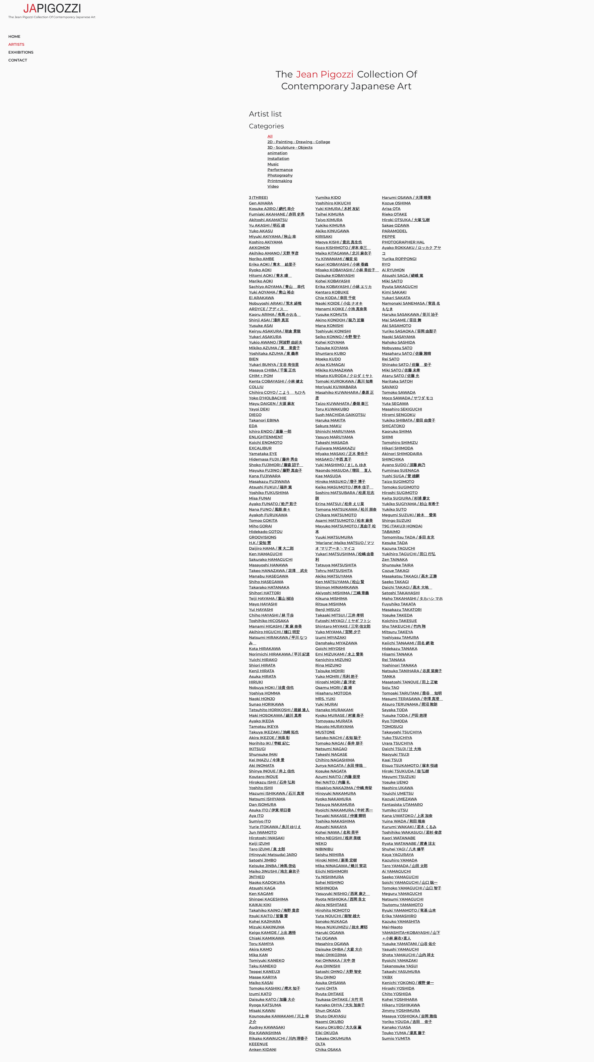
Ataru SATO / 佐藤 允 (400, 376)
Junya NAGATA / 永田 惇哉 (340, 765)
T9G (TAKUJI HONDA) (402, 526)
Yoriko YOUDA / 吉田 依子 (407, 1022)
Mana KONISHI (329, 325)
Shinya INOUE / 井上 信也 (272, 771)
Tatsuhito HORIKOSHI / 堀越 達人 (279, 710)
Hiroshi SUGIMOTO (400, 493)
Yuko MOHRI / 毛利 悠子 (336, 676)
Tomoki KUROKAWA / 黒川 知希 (344, 381)
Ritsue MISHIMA (330, 604)
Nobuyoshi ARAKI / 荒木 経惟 (275, 303)
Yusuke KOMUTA (331, 314)
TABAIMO (391, 531)
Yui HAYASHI (261, 609)
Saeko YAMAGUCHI (400, 877)
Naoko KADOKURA (267, 882)
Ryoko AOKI (260, 270)
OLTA (320, 1044)
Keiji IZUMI (259, 843)
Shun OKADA (328, 1010)
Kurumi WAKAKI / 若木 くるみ (409, 827)
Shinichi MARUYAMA (335, 431)
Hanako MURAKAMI (334, 710)
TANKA (388, 676)
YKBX (387, 977)
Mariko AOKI (261, 281)
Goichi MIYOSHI (330, 648)
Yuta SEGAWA (395, 403)
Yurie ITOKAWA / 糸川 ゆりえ (275, 827)
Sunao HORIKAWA (266, 704)
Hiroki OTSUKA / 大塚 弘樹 (406, 220)
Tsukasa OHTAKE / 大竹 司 (339, 999)
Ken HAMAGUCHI (265, 554)
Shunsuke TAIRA (397, 565)
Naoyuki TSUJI (395, 754)
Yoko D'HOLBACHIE (268, 398)
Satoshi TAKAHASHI (401, 593)
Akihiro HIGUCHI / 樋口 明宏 (274, 632)
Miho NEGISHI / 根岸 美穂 (338, 838)
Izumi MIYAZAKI (330, 637)
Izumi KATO (260, 994)
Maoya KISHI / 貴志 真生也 (338, 242)
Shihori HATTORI (265, 593)
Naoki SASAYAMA (398, 337)
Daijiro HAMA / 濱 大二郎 (271, 548)
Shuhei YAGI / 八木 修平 (403, 849)
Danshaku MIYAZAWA (336, 643)
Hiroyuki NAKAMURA (335, 793)
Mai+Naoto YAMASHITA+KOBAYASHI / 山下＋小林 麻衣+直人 (411, 932)
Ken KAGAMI (261, 893)
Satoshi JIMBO (262, 860)
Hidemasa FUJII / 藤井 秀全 (273, 459)
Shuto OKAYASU (330, 1016)
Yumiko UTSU (395, 810)
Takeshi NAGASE (331, 754)
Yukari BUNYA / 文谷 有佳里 (274, 364)
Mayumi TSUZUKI (399, 777)
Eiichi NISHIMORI (331, 871)
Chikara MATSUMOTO (336, 515)
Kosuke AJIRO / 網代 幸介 (272, 209)
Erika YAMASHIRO (399, 916)
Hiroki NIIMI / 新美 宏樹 (336, 860)
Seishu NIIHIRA (329, 854)
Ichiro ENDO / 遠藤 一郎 (270, 431)
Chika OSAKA (328, 1049)
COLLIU (256, 387)
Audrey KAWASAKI (267, 1027)
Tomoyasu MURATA (333, 721)
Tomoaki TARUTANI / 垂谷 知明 (412, 693)
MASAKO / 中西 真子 (333, 459)
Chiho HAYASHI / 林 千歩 (271, 615)
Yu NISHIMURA (329, 877)
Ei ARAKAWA (261, 298)
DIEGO (255, 415)
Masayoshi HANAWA (268, 565)
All (270, 136)
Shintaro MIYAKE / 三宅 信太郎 (343, 626)
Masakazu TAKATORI (402, 609)
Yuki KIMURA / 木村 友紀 (337, 209)
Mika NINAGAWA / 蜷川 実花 (341, 866)
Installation (278, 158)
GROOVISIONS (262, 537)
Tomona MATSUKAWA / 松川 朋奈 (346, 509)
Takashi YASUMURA (401, 971)
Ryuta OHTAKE (329, 994)
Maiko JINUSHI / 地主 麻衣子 (274, 871)
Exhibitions (20, 52)
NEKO (321, 843)
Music (273, 164)
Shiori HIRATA (262, 665)
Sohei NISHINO (329, 882)
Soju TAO (390, 687)
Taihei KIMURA (329, 214)
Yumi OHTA (326, 988)
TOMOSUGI (392, 726)
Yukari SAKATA (396, 298)
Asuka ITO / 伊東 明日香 (270, 810)
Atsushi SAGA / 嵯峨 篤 (402, 275)
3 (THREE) (258, 197)
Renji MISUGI (327, 609)
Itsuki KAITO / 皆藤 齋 (268, 916)
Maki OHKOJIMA (331, 955)
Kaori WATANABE (399, 838)
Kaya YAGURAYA (398, 854)
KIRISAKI (323, 236)
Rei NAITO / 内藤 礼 (332, 782)
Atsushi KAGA (262, 888)
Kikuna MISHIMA (331, 598)
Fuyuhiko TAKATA (399, 604)
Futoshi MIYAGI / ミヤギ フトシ (343, 621)
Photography (280, 175)
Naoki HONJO (262, 699)
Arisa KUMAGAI (330, 364)
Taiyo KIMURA (328, 220)
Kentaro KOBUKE (332, 292)
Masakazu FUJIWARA (269, 481)
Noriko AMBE (261, 259)
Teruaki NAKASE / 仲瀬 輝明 (340, 815)
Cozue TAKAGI (395, 570)
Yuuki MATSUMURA (334, 537)
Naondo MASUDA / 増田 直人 (343, 470)
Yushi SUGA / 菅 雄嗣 (401, 476)
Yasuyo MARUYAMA (334, 437)
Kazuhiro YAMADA (399, 860)
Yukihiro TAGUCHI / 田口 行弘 (409, 554)
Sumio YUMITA (396, 1038)
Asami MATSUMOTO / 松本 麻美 (344, 520)
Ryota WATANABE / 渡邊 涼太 (409, 843)
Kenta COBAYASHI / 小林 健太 (276, 381)
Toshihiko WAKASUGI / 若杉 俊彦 (412, 832)
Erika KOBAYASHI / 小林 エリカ (343, 286)
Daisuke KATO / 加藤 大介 (272, 999)
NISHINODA (326, 888)
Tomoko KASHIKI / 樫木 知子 (274, 988)
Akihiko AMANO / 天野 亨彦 (274, 253)
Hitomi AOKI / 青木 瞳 (270, 275)
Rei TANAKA (393, 660)
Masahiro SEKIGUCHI (402, 409)
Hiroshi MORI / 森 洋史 (335, 682)
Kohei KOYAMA (330, 342)
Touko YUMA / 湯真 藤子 (403, 1033)
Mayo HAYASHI (263, 604)
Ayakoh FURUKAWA (268, 515)
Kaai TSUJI (392, 760)
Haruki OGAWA (329, 932)
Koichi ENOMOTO (265, 442)
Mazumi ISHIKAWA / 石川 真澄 (276, 793)
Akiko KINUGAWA (332, 231)
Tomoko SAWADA (399, 392)
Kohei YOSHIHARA (399, 999)
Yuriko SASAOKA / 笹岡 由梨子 (409, 331)
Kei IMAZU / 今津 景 (266, 760)
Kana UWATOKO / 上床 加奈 (407, 815)
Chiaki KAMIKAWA (266, 938)
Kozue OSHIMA (396, 203)
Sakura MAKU (328, 426)
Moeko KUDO (328, 359)
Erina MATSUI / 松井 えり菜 (339, 504)
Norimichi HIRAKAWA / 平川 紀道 (279, 654)
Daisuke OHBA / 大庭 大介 (338, 949)
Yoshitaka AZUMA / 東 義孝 (274, 353)
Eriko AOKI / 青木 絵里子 (272, 264)
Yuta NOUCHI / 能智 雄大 (337, 916)
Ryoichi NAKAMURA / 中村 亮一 (344, 810)
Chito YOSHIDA (396, 994)
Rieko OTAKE (394, 214)
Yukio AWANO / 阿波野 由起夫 (275, 342)
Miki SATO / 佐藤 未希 (401, 370)
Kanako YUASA (396, 1027)
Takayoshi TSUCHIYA (402, 732)
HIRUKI (256, 682)
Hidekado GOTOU (266, 531)
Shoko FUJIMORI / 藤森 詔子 (276, 465)
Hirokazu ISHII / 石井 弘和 (272, 782)
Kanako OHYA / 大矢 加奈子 (340, 1005)
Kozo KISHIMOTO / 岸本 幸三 (343, 247)
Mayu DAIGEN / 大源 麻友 (272, 403)
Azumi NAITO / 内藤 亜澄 (337, 777)
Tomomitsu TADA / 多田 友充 (408, 537)
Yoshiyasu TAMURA (400, 637)
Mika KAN (258, 955)
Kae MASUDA (328, 476)
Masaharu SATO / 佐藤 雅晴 (406, 353)
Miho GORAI (260, 526)
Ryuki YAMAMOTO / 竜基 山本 (409, 910)
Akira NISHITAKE (331, 905)
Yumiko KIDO (328, 197)
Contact (17, 60)
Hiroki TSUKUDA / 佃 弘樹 (405, 771)
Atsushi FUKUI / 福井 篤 (270, 487)
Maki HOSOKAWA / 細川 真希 (275, 715)
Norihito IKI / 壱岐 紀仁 (269, 743)
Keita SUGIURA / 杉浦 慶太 (406, 498)
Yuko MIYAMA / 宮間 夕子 (338, 632)
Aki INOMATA (261, 765)
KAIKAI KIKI (260, 905)
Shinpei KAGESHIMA (268, 899)
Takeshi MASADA (331, 442)
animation (277, 153)
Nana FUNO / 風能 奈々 (270, 509)
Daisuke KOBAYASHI (335, 275)
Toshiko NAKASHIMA (335, 821)
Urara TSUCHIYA (397, 743)
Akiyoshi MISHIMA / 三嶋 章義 (342, 593)
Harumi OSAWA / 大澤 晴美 (406, 197)
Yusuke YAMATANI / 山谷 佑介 (409, 944)
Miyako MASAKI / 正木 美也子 (341, 454)
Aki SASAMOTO (396, 325)
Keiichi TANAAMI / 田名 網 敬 (408, 643)
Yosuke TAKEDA (397, 615)
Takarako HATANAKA (269, 587)
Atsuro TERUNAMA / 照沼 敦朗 (409, 704)
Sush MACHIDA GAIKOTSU (340, 415)
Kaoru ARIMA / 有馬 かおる (275, 314)
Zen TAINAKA (395, 559)
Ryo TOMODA (395, 721)
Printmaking (280, 181)
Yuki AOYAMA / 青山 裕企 (271, 292)
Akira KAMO (260, 949)
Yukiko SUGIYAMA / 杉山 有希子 (410, 504)
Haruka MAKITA (330, 420)
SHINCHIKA (393, 459)
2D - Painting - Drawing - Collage (299, 142)
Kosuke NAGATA (330, 771)
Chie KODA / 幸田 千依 (335, 298)
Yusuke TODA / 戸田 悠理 (404, 715)
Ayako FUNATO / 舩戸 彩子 (273, 504)
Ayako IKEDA (261, 721)
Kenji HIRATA (261, 671)
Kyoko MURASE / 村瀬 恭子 (339, 715)
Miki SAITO (392, 281)
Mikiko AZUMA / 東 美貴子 (274, 348)
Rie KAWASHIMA (265, 1033)
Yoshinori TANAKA (399, 665)
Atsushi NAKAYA (331, 827)
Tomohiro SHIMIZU (400, 442)
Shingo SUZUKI (396, 520)
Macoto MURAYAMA (334, 726)
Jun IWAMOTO (263, 832)
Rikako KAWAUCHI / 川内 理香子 (278, 1038)
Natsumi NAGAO (331, 749)
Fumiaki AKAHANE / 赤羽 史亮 (276, 214)
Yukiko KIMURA (330, 225)
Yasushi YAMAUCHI (400, 949)
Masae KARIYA (263, 977)
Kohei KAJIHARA (265, 921)
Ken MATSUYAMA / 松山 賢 (339, 582)
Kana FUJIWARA (265, 476)
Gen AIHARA (261, 203)
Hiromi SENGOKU (399, 415)
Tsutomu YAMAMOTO (402, 905)
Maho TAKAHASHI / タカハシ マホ (412, 598)
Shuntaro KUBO (330, 353)
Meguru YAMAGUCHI (402, 893)
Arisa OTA (391, 209)
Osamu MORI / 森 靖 (333, 687)
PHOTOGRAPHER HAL (403, 242)
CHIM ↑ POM (261, 376)
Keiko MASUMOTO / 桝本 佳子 (344, 487)
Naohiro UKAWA (397, 788)
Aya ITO (256, 815)
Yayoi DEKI (259, 409)
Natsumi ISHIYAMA (267, 799)
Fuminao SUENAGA (400, 470)
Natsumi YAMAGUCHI (402, 899)
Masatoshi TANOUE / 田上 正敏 (410, 682)
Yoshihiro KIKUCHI (333, 203)
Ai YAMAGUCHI (396, 871)
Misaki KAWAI (262, 1010)
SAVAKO (390, 387)
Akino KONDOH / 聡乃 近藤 (339, 320)
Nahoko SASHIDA (398, 342)
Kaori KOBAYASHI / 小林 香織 (341, 264)
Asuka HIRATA (262, 676)
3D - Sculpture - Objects (290, 147)
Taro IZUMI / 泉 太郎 (267, 849)
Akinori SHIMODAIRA (402, 454)
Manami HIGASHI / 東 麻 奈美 (275, 626)
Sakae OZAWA (395, 225)
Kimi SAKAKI (394, 292)
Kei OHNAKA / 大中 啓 (335, 960)
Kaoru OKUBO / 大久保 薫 (338, 1027)
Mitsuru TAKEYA (397, 632)
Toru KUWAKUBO (332, 409)
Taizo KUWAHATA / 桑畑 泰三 (341, 403)
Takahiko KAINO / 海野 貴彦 (274, 910)
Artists (16, 44)
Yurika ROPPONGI (399, 259)
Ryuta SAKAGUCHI (400, 286)
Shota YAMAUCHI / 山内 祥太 (408, 955)
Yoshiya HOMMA (264, 693)
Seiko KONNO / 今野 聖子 (338, 337)
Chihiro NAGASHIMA (335, 760)
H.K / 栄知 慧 (260, 543)
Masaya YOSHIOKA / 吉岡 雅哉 (409, 1016)
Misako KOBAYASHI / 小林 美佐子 (347, 270)
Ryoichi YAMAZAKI (400, 960)
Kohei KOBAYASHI (332, 281)
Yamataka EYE (263, 454)
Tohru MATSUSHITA (333, 570)
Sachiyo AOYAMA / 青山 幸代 (277, 286)
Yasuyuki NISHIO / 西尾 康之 (342, 893)
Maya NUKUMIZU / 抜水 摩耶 (341, 927)
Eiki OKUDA (326, 1033)
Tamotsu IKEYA (263, 726)
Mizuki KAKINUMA (266, 927)
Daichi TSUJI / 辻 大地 (401, 749)
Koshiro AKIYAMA (266, 242)
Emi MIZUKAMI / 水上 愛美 (339, 654)
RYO (386, 264)
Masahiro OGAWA (332, 944)
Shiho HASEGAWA (266, 582)
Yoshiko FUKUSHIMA (269, 493)
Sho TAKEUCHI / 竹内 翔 (404, 626)
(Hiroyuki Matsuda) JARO (273, 854)
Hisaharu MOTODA (333, 693)
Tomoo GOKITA (263, 520)
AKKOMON (259, 247)
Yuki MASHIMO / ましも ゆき (341, 465)
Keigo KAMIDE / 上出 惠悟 (272, 932)
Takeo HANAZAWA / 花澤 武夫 (278, 570)
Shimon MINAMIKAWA (336, 587)
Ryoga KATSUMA (265, 1005)
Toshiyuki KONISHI (333, 331)
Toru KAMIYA (261, 944)
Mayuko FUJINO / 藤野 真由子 (275, 470)
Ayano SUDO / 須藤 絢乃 (403, 465)
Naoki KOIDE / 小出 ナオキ (339, 303)
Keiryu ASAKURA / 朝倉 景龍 (275, 331)
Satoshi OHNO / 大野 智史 (338, 971)
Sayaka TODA (395, 710)
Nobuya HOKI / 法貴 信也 (271, 687)
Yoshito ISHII (261, 788)
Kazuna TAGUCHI (398, 548)
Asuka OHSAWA (330, 983)
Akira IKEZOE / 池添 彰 (269, 738)
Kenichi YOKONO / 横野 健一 (408, 983)
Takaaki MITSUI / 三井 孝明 (339, 615)
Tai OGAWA (326, 938)
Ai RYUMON (393, 270)
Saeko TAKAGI (395, 582)
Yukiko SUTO (394, 509)
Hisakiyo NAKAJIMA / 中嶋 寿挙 (343, 788)
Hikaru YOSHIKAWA (401, 1005)
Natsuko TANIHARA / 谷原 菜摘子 (412, 671)
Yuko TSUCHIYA (397, 738)
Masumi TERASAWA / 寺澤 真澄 (412, 699)
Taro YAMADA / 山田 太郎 (405, 866)
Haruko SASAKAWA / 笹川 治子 (410, 314)
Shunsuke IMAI (263, 754)
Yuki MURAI (326, 704)
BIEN (253, 359)
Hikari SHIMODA (397, 448)
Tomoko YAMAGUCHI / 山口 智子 (411, 888)
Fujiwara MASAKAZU (335, 448)
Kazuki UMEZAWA (399, 799)
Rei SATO (390, 359)
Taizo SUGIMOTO (398, 481)
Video (273, 186)
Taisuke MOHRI (330, 671)
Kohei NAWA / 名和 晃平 (337, 832)
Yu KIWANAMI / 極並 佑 (336, 259)
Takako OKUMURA (333, 1038)
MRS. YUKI (325, 699)
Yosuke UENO (395, 782)
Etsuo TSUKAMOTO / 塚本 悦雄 (410, 765)
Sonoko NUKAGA (331, 921)
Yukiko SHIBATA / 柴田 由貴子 (408, 420)
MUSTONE (325, 732)
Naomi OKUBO (329, 1022)
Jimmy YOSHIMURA (401, 1010)
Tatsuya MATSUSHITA (335, 565)
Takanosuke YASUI (400, 966)
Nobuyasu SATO (397, 348)
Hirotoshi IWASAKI (266, 838)
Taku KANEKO (262, 966)
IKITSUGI (257, 749)
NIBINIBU (324, 849)
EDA (253, 426)
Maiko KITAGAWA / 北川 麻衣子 (343, 253)
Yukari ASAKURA (265, 337)
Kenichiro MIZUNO (333, 660)
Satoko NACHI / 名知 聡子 (338, 738)
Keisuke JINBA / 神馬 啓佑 (272, 866)
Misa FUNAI (260, 498)
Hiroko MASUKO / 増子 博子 (340, 481)
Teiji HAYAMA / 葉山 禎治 (271, 598)
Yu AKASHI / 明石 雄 (267, 225)
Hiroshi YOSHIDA (398, 988)
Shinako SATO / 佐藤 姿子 (406, 364)
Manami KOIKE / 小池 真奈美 (341, 309)
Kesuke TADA (395, 543)
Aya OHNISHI (327, 966)
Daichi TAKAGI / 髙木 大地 (407, 587)
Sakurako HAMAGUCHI (271, 559)
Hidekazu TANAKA (399, 648)
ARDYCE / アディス (268, 309)
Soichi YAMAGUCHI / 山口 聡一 (410, 882)
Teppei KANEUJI (264, 971)
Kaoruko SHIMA (397, 431)
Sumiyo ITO (260, 821)
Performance (280, 170)
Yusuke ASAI (261, 325)
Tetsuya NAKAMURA (335, 804)
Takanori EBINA (264, 420)
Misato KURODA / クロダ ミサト (344, 376)
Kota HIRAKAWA (265, 648)
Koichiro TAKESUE (399, 621)
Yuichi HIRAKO (263, 660)
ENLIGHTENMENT (266, 437)
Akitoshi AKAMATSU (268, 220)
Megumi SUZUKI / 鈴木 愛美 (409, 515)
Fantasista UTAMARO (402, 804)
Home (14, 36)
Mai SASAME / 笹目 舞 (401, 320)
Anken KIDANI (262, 1049)
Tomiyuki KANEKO (266, 960)
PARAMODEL (394, 231)
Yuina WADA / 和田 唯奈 (403, 821)
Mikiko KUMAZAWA (334, 370)
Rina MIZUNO (328, 665)
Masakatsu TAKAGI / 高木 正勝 (409, 576)
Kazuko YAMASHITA (401, 921)
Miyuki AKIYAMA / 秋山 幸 (272, 236)
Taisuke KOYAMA (331, 348)
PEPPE (388, 236)
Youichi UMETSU (398, 793)
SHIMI (387, 437)
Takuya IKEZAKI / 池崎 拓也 (274, 732)
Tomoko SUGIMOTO (400, 487)
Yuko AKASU (261, 231)
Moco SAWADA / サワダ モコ (407, 398)
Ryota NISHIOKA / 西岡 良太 (340, 899)
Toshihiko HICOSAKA (269, 621)
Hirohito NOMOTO (332, 910)
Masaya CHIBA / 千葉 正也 (272, 370)
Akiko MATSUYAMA (333, 576)
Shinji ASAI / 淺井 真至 (269, 320)
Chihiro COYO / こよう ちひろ (277, 392)
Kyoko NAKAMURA (333, 799)
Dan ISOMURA (262, 804)
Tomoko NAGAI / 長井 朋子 (339, 743)
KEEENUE (258, 1044)
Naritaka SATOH (397, 381)
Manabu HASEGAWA (268, 576)
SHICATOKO (393, 426)
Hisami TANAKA (397, 654)
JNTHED (257, 877)
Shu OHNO (325, 977)
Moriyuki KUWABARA (336, 387)
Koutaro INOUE (263, 777)
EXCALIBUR (260, 448)
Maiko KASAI (261, 983)
